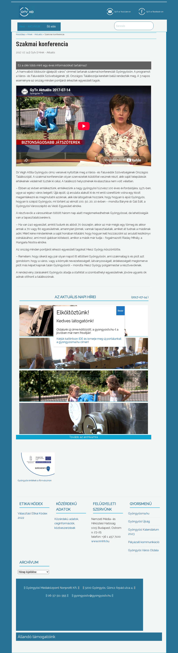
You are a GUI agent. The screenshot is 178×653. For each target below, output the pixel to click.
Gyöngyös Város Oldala (143, 550)
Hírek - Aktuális (34, 34)
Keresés (149, 25)
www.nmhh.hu (100, 541)
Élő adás (51, 26)
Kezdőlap (20, 34)
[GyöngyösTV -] (27, 11)
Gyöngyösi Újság (139, 521)
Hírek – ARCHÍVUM (29, 26)
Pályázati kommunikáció (143, 542)
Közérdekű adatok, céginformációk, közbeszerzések (66, 523)
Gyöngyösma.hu (138, 513)
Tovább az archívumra (83, 437)
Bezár (120, 310)
